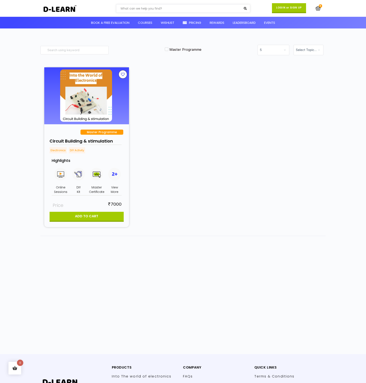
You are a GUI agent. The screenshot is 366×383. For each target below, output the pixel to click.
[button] (289, 8)
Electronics (58, 150)
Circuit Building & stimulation (81, 141)
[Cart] (318, 8)
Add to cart (86, 216)
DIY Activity (77, 150)
